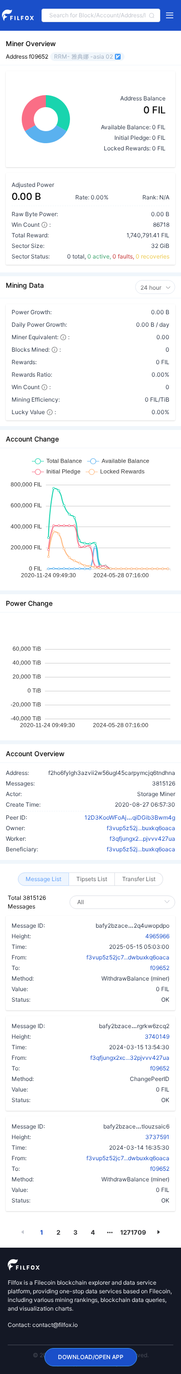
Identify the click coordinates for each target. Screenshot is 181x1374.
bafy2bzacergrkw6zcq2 (134, 1026)
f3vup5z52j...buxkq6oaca (141, 828)
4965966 (157, 936)
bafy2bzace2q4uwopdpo (132, 925)
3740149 (157, 1036)
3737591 (157, 1137)
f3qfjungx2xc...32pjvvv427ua (129, 1057)
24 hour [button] (151, 287)
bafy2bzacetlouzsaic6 (136, 1126)
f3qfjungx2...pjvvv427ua (142, 838)
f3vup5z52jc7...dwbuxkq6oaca (127, 957)
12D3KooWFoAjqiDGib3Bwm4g (129, 817)
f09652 (159, 967)
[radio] (43, 879)
